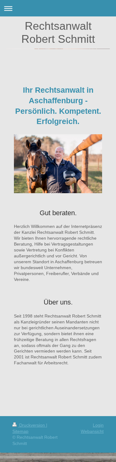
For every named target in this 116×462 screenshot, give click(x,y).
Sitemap (20, 431)
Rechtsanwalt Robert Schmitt (58, 32)
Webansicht (92, 431)
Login (98, 425)
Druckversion (32, 425)
